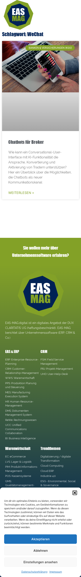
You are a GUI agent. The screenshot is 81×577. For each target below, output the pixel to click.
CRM (43, 351)
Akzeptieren (40, 539)
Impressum (55, 571)
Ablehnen (40, 551)
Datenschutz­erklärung (34, 571)
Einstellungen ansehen (40, 562)
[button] (75, 493)
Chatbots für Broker (26, 142)
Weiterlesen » (21, 193)
